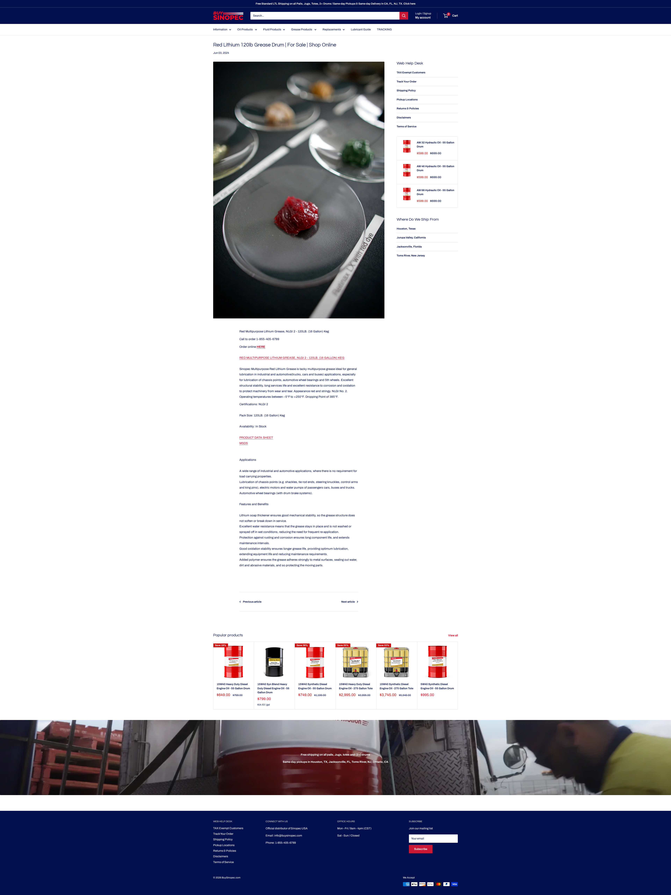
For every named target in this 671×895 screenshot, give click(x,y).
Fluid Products (272, 29)
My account (423, 17)
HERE (261, 346)
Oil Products (245, 29)
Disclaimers (404, 117)
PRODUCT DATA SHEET (256, 437)
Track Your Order (406, 81)
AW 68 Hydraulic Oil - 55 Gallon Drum (435, 192)
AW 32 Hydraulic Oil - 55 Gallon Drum (435, 144)
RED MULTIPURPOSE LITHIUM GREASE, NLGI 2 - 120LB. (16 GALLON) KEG (291, 357)
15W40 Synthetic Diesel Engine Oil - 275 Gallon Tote (396, 686)
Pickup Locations (407, 99)
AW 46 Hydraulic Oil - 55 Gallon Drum (435, 168)
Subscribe (420, 848)
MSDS (243, 443)
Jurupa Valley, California (411, 237)
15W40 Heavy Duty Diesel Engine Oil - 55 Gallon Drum (233, 686)
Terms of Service (406, 126)
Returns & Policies (408, 108)
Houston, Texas (406, 228)
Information (220, 29)
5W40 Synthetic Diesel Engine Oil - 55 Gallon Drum (437, 686)
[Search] (403, 16)
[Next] (458, 675)
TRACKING (384, 29)
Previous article (252, 601)
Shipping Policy (406, 90)
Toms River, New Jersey (411, 255)
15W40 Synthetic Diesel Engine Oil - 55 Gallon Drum (315, 686)
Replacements (332, 29)
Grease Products (302, 29)
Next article (348, 601)
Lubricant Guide (361, 29)
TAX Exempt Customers (411, 72)
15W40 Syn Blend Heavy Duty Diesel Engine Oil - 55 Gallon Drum (273, 688)
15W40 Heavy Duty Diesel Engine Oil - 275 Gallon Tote (356, 686)
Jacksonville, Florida (409, 246)
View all (453, 635)
